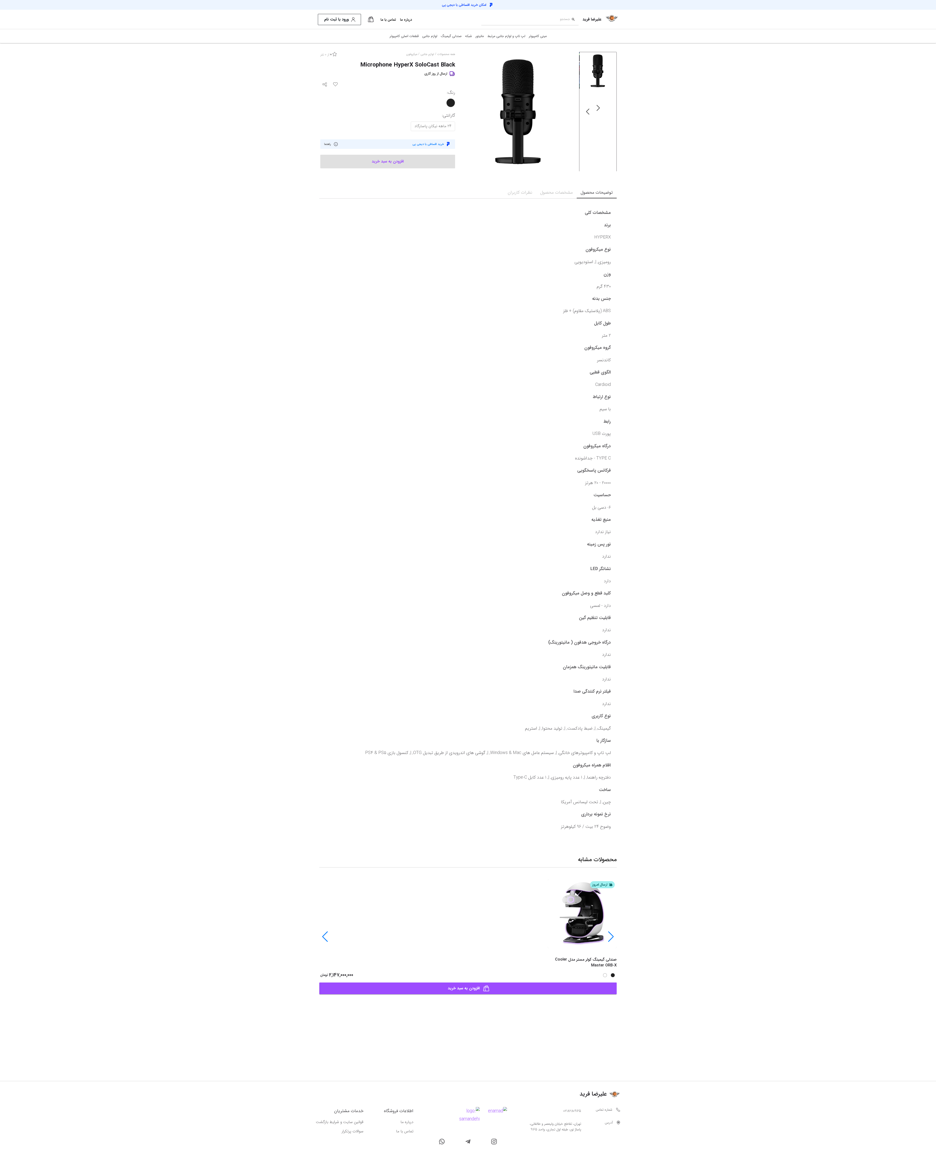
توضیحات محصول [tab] (597, 192)
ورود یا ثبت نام (336, 19)
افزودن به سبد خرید (464, 988)
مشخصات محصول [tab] (556, 192)
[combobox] (525, 20)
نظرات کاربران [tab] (520, 192)
